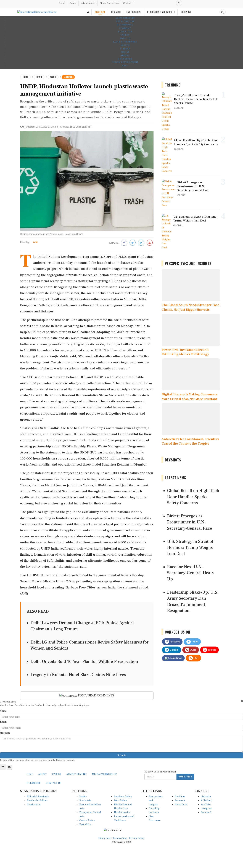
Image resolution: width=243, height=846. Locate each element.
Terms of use (120, 838)
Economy (125, 28)
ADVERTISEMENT (76, 774)
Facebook (174, 641)
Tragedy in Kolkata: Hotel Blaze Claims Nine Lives (78, 674)
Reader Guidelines (37, 800)
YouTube (206, 804)
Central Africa (87, 820)
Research (180, 800)
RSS (195, 658)
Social (125, 52)
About (62, 3)
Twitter (194, 641)
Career (73, 3)
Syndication (34, 804)
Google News (175, 658)
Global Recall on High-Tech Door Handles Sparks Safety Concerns (193, 497)
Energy (125, 35)
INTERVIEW (186, 12)
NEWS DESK (100, 12)
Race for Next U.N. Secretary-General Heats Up (190, 573)
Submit (121, 755)
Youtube (211, 649)
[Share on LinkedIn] (141, 243)
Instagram (206, 808)
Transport (125, 59)
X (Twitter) (206, 800)
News (39, 77)
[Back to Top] (3, 767)
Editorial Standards (38, 796)
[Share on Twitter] (133, 243)
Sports (125, 55)
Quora (192, 649)
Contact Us (128, 3)
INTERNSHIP (33, 783)
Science (125, 48)
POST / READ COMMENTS (95, 695)
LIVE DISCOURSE (133, 12)
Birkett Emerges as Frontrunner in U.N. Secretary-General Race (189, 522)
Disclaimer (104, 838)
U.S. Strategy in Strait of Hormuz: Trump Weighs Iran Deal (190, 547)
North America (122, 812)
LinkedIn (173, 649)
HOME (29, 774)
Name (3, 711)
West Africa (120, 800)
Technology (125, 24)
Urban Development (125, 62)
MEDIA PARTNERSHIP (104, 774)
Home (25, 77)
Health (125, 45)
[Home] (88, 12)
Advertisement (88, 3)
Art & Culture (125, 21)
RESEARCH (116, 12)
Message (5, 732)
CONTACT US (53, 783)
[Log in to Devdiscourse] (179, 3)
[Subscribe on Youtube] (150, 243)
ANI (22, 126)
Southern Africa (123, 796)
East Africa (85, 824)
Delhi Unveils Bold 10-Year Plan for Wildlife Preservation (84, 661)
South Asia (85, 800)
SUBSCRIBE (185, 776)
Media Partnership (109, 3)
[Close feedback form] (242, 701)
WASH (125, 65)
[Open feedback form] (9, 767)
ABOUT (42, 774)
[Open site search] (223, 12)
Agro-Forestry (125, 18)
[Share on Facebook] (124, 243)
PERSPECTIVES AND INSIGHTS (161, 12)
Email (3, 721)
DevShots (180, 796)
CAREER (56, 774)
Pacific (83, 796)
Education (125, 31)
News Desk (181, 804)
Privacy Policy (137, 838)
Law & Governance (125, 41)
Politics (125, 38)
